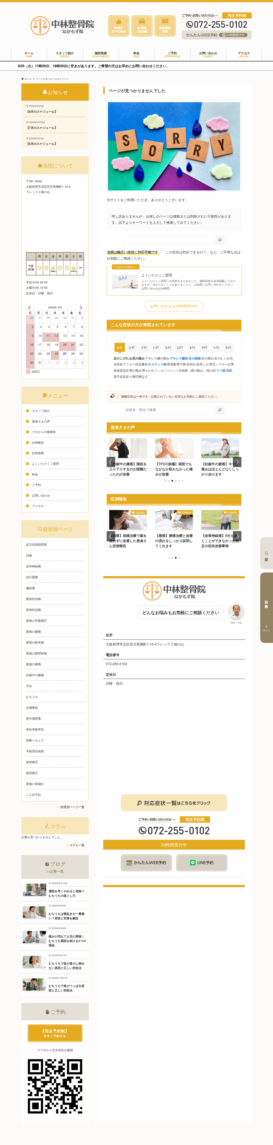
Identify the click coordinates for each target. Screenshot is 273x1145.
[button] (165, 481)
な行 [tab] (168, 347)
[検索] (220, 240)
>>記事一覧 (55, 871)
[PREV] (30, 307)
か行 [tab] (132, 347)
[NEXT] (80, 307)
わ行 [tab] (228, 347)
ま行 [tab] (192, 347)
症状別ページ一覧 (72, 807)
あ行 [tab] (120, 347)
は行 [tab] (180, 347)
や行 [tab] (204, 347)
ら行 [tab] (216, 347)
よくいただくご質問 (156, 275)
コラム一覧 (77, 845)
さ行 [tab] (144, 347)
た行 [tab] (156, 347)
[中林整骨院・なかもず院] (62, 26)
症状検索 (266, 553)
